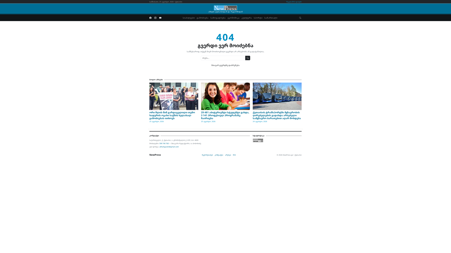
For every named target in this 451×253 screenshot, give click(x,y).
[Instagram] (155, 17)
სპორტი (258, 18)
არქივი (228, 155)
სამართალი (271, 18)
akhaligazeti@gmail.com (169, 147)
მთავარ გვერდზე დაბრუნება (225, 65)
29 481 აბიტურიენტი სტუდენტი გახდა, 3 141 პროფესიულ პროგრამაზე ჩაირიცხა (225, 115)
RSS (234, 155)
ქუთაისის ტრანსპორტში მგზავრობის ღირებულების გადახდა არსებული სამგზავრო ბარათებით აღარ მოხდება (277, 115)
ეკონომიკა (234, 18)
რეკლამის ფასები (294, 2)
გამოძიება (203, 18)
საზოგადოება (218, 18)
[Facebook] (150, 17)
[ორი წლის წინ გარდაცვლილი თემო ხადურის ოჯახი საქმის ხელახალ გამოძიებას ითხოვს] (173, 96)
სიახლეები (189, 18)
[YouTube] (160, 17)
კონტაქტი (219, 155)
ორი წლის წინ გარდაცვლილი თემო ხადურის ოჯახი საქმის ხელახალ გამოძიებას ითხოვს (172, 115)
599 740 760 (164, 143)
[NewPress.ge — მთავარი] (225, 7)
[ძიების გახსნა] (300, 18)
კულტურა (246, 18)
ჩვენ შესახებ (207, 155)
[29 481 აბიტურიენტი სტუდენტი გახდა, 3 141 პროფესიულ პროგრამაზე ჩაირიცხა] (225, 96)
